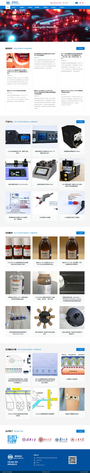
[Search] (76, 3)
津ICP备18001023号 (46, 471)
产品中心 (14, 7)
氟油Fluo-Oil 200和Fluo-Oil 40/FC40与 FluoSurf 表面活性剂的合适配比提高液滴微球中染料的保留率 (45, 92)
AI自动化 (30, 7)
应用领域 (37, 7)
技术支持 (53, 7)
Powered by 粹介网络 (84, 471)
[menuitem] (80, 3)
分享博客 (45, 7)
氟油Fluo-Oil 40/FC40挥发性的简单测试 (16, 90)
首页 (8, 7)
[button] (1, 25)
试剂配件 (22, 7)
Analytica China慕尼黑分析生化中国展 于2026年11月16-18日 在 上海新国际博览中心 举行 (17, 72)
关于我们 (62, 7)
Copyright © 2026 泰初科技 (7, 471)
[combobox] (68, 3)
